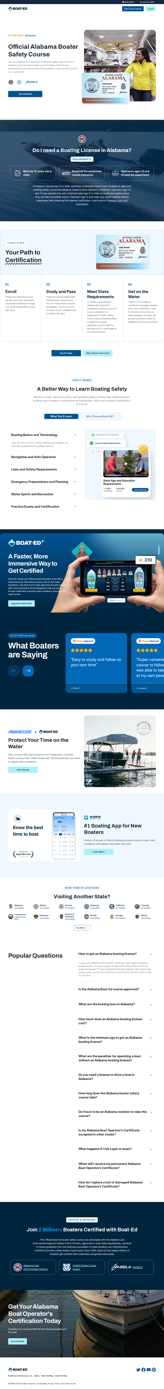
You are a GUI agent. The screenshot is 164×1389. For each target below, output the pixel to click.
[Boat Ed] (18, 9)
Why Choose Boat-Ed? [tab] (100, 416)
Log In (150, 9)
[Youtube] (149, 1370)
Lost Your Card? (148, 2)
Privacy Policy (54, 1383)
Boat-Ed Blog (47, 1376)
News (37, 1376)
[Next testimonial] (28, 671)
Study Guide (129, 2)
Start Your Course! (132, 9)
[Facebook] (143, 1370)
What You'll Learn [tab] (61, 416)
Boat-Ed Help (61, 1376)
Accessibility (42, 1383)
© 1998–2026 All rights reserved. (22, 1383)
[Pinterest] (154, 1370)
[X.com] (138, 1370)
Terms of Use (70, 1383)
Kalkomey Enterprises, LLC (20, 1376)
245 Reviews (30, 35)
